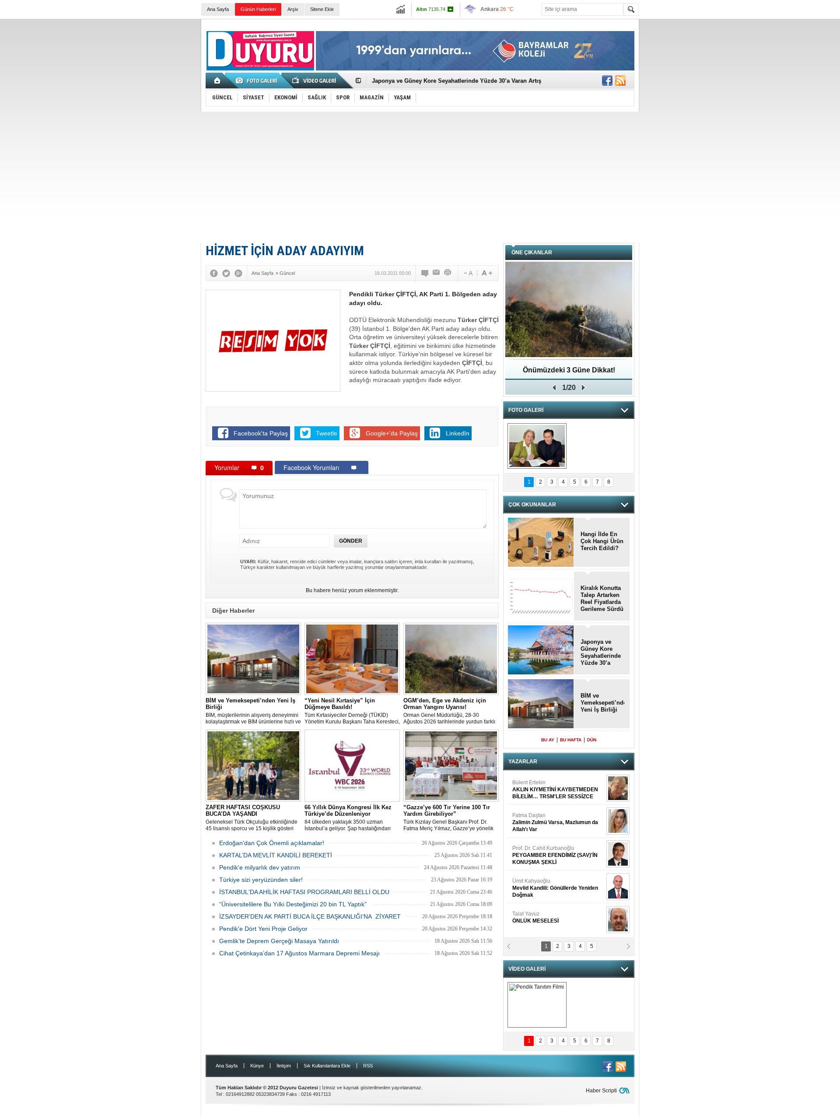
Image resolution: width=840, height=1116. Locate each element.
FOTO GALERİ (525, 410)
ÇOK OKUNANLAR (532, 505)
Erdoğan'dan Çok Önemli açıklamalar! (271, 842)
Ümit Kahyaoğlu (555, 873)
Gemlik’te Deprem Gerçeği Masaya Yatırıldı (279, 940)
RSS (368, 1065)
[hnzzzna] (537, 446)
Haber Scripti (601, 1091)
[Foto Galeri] (258, 80)
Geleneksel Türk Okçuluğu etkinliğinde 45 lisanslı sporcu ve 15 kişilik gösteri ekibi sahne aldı (252, 818)
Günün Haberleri (258, 9)
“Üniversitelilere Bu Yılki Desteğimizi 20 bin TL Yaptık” (293, 904)
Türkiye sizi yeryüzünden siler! (261, 879)
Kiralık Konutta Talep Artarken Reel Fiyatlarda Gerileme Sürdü (602, 598)
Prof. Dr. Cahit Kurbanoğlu (555, 840)
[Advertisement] (420, 177)
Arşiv (292, 9)
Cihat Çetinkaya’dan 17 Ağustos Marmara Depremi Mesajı (299, 953)
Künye (257, 1065)
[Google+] (238, 273)
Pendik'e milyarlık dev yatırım (259, 867)
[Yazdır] (448, 273)
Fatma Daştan (555, 807)
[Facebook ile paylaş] (607, 80)
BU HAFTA (570, 739)
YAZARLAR (522, 761)
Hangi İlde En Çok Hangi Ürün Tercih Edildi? (602, 541)
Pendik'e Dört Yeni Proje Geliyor (263, 928)
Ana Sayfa (218, 9)
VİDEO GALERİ (527, 969)
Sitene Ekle (322, 9)
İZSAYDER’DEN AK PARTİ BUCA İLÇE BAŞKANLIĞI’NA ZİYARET (310, 916)
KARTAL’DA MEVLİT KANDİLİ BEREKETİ (275, 855)
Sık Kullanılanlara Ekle (327, 1065)
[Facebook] (214, 273)
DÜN (591, 739)
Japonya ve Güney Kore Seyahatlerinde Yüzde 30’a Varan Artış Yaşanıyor (601, 653)
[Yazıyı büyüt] (487, 273)
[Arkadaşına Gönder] (437, 273)
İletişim (283, 1065)
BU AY (547, 739)
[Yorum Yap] (425, 273)
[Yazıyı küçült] (467, 273)
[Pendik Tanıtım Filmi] (537, 1005)
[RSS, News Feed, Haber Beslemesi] (620, 80)
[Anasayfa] (218, 80)
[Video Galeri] (315, 80)
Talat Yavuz (535, 902)
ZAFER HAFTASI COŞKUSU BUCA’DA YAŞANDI (569, 373)
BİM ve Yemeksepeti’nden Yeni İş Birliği (602, 702)
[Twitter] (226, 273)
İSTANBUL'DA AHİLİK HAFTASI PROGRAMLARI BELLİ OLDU (304, 891)
